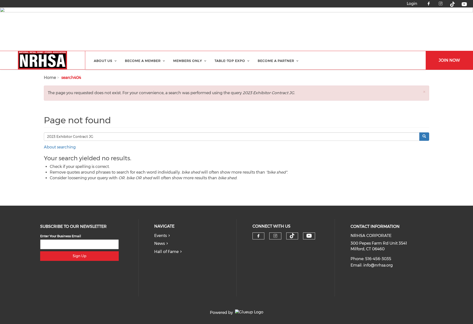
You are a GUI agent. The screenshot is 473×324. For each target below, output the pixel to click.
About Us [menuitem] (103, 61)
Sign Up (79, 256)
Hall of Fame (166, 251)
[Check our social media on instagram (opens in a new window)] (275, 236)
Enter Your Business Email (60, 236)
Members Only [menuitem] (187, 61)
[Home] (42, 60)
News (159, 243)
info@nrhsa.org (378, 265)
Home (50, 77)
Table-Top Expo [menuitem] (230, 61)
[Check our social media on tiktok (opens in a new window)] (292, 235)
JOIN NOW (449, 60)
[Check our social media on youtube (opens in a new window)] (309, 235)
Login (412, 3)
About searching (60, 147)
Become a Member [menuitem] (143, 61)
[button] (424, 91)
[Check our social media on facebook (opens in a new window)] (258, 236)
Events (160, 235)
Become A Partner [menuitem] (276, 61)
